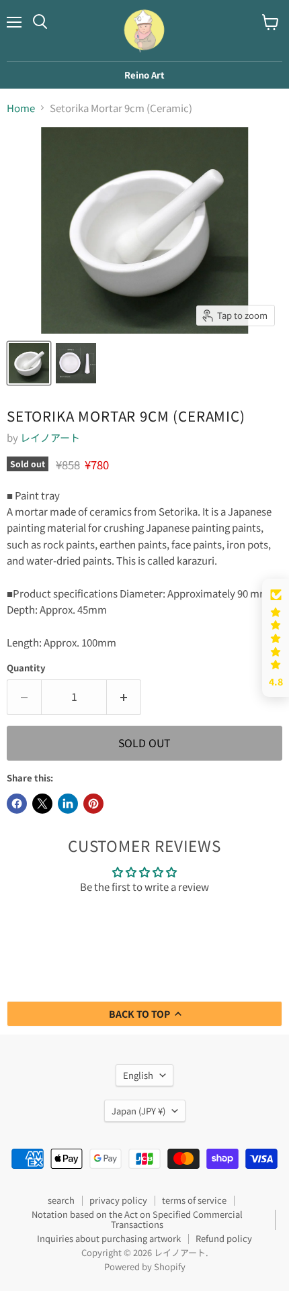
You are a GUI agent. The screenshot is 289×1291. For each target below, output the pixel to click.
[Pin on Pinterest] (93, 804)
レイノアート (50, 437)
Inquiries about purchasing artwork (109, 1238)
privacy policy (118, 1200)
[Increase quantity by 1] (124, 696)
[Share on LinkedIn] (68, 804)
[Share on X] (42, 804)
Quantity (26, 668)
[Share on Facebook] (17, 804)
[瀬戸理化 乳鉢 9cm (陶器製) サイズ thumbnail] (75, 363)
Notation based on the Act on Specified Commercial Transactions (137, 1219)
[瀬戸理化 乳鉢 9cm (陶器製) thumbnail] (28, 363)
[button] (275, 638)
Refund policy (224, 1238)
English (138, 1075)
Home (21, 107)
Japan (138, 1110)
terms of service (194, 1200)
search (61, 1200)
